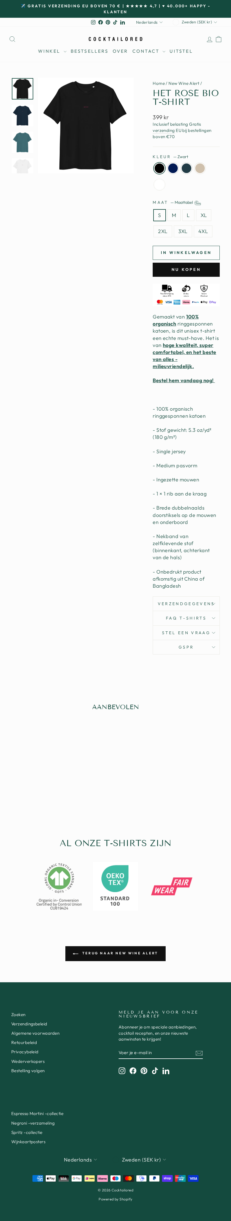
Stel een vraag (186, 632)
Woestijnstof (200, 168)
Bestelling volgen (28, 1070)
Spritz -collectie (27, 1132)
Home (159, 83)
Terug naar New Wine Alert (119, 953)
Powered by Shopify (115, 1199)
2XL (162, 231)
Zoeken (18, 1014)
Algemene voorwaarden (35, 1033)
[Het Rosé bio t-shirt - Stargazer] (35, 798)
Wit (159, 184)
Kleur (170, 156)
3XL (183, 231)
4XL (203, 231)
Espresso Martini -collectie (37, 1113)
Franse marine (173, 168)
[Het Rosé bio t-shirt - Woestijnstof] (42, 798)
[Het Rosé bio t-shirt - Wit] (50, 798)
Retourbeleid (24, 1042)
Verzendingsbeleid (29, 1024)
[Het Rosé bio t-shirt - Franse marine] (27, 798)
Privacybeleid (25, 1051)
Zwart (159, 168)
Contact (146, 51)
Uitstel (181, 51)
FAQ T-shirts (186, 618)
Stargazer (186, 168)
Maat (173, 202)
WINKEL (50, 51)
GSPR (186, 647)
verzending (164, 130)
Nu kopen (186, 269)
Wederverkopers (28, 1061)
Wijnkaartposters (28, 1141)
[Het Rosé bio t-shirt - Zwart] (20, 798)
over (120, 51)
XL (204, 215)
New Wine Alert (183, 83)
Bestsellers (89, 51)
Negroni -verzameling (33, 1123)
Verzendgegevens (186, 603)
